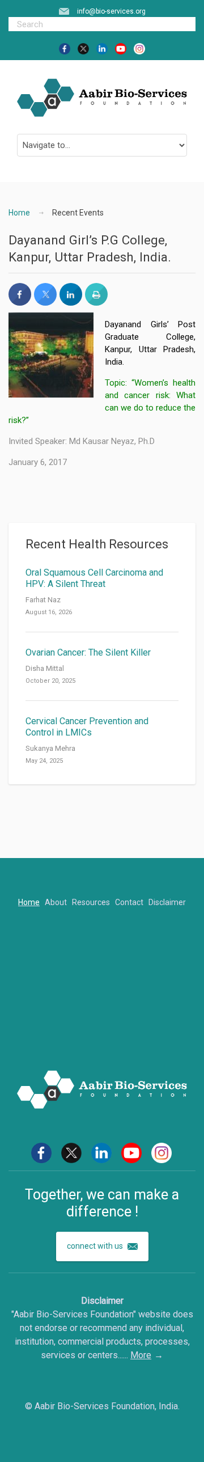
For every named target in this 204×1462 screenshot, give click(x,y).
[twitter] (83, 48)
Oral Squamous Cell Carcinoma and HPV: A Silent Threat (94, 578)
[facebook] (64, 48)
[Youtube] (120, 48)
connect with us (96, 1245)
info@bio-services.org (111, 11)
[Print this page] (96, 302)
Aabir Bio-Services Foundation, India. (107, 1406)
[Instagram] (139, 48)
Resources (91, 902)
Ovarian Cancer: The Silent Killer (88, 652)
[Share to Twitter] (45, 302)
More (140, 1355)
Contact (129, 902)
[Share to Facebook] (19, 302)
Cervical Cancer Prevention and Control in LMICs (87, 727)
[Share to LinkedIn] (71, 302)
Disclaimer (167, 902)
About (56, 902)
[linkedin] (102, 48)
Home (19, 212)
